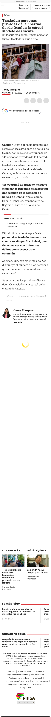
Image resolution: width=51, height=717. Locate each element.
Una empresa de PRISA (25, 696)
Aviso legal (37, 678)
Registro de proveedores (19, 678)
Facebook (26, 100)
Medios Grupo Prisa (25, 702)
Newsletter (40, 671)
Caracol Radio (13, 7)
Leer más (18, 322)
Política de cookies (40, 681)
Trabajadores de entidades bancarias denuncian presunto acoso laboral (11, 576)
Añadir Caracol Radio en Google (24, 110)
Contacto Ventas (25, 671)
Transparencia (38, 684)
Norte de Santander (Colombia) (32, 296)
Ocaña (9, 300)
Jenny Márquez (11, 89)
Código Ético (25, 688)
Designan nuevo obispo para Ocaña (37, 571)
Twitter (33, 100)
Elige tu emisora (41, 8)
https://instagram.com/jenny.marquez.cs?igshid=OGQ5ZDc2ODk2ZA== (25, 89)
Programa (23, 8)
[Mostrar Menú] (2, 7)
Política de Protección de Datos (16, 681)
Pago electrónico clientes (17, 675)
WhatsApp (46, 100)
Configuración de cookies (17, 684)
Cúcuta (8, 15)
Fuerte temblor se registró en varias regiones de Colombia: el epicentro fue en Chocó (18, 611)
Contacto (11, 671)
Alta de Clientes (37, 675)
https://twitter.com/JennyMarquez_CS (22, 89)
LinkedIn (39, 100)
